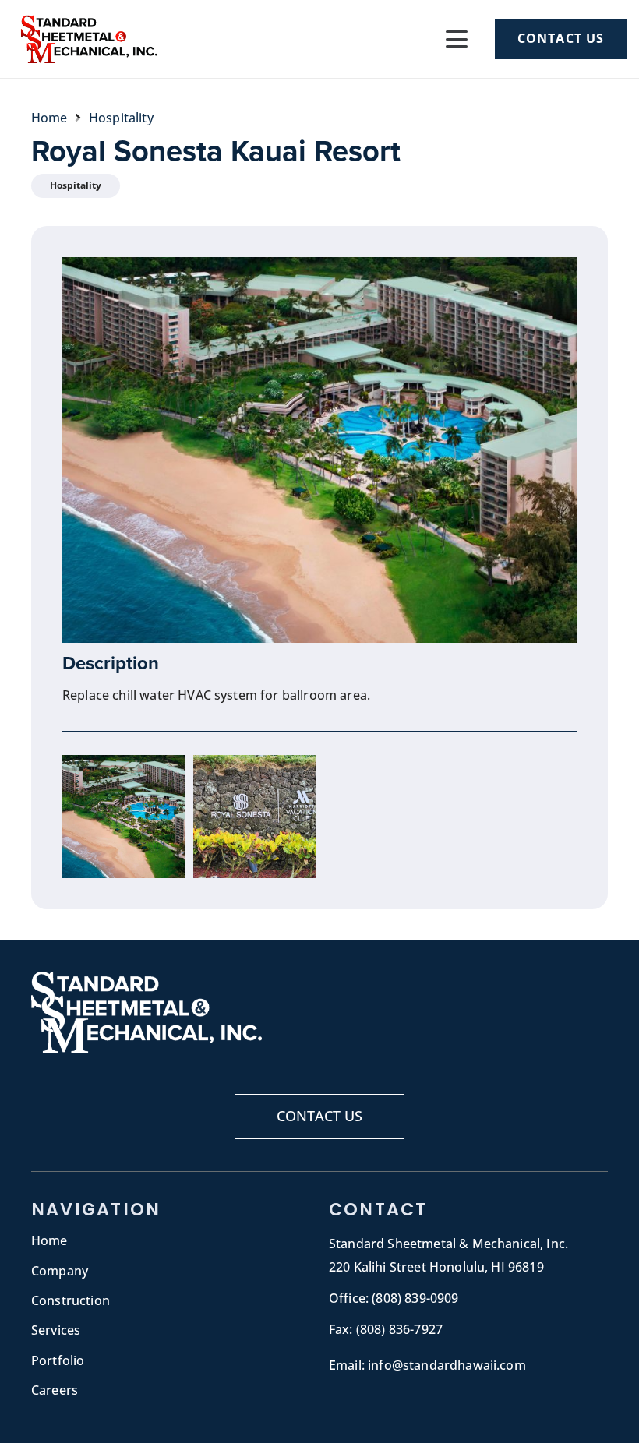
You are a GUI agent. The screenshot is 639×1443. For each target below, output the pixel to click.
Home (49, 1240)
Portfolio (57, 1360)
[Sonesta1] (123, 816)
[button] (457, 39)
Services (55, 1330)
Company (59, 1270)
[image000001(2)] (254, 816)
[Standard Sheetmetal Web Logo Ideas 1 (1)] (87, 39)
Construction (70, 1300)
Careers (54, 1390)
